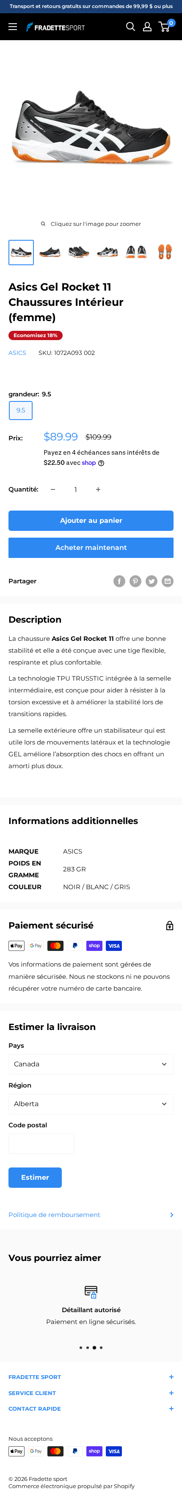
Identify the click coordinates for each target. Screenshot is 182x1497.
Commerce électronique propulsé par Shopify (71, 1486)
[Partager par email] (168, 581)
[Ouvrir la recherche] (130, 26)
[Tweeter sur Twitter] (151, 581)
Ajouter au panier (91, 520)
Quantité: (23, 489)
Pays (16, 1045)
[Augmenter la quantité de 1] (98, 489)
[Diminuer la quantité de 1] (53, 489)
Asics (17, 353)
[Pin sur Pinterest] (135, 581)
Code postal (27, 1125)
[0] (164, 27)
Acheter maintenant (91, 548)
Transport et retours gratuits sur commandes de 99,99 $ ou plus (91, 6)
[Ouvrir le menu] (12, 26)
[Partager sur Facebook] (119, 581)
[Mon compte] (147, 26)
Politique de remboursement (54, 1215)
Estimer (35, 1177)
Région (19, 1085)
